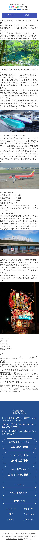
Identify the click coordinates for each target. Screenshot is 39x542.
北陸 (35, 365)
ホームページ (19, 485)
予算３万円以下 (20, 365)
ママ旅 (24, 362)
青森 (10, 391)
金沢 (6, 389)
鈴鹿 (34, 389)
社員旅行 (11, 382)
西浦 (2, 389)
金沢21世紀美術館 (14, 389)
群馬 (34, 382)
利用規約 (20, 539)
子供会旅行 (24, 369)
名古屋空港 (20, 367)
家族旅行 (8, 373)
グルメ (2, 341)
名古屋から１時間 (10, 367)
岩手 (19, 374)
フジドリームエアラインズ (13, 362)
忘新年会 (24, 374)
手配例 (10, 514)
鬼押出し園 (16, 391)
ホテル (2, 344)
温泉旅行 (32, 377)
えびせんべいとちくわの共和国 (9, 358)
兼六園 (29, 365)
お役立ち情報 (5, 349)
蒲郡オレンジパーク (31, 386)
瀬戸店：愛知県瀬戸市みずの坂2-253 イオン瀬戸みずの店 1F (19, 432)
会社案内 (10, 520)
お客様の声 (28, 509)
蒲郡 (22, 386)
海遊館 (24, 376)
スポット (3, 346)
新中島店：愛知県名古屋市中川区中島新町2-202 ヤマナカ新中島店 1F (19, 425)
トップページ (9, 15)
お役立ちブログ (28, 514)
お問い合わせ (28, 520)
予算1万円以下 (7, 365)
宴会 (34, 370)
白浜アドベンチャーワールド (28, 379)
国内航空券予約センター (19, 493)
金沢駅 (28, 389)
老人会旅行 (9, 386)
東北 (20, 376)
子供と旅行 (9, 369)
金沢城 (23, 389)
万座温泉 (31, 362)
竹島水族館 (27, 382)
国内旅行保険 (19, 501)
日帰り (32, 374)
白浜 (17, 379)
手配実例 (26, 15)
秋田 (21, 382)
